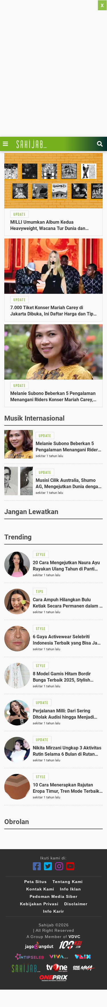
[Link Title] (7, 144)
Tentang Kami (68, 881)
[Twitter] (48, 866)
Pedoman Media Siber (53, 896)
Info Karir (53, 911)
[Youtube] (70, 866)
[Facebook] (37, 866)
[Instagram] (59, 866)
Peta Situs (35, 881)
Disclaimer (75, 904)
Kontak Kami (40, 889)
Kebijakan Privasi (39, 904)
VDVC (74, 936)
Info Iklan (70, 889)
